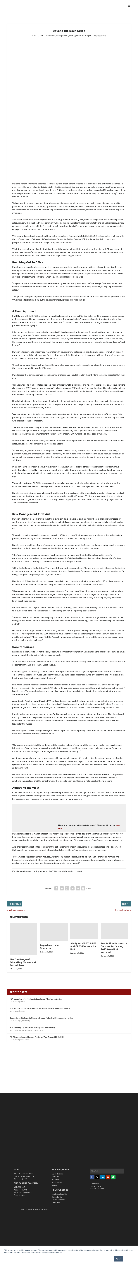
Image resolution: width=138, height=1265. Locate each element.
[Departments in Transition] (54, 932)
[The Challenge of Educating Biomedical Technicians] (23, 939)
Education (50, 35)
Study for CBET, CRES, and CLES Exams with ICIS (83, 946)
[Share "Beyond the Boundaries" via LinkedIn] (72, 888)
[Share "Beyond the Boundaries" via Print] (83, 888)
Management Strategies (80, 35)
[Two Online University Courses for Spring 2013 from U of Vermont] (114, 931)
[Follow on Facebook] (92, 1177)
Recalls (22, 1002)
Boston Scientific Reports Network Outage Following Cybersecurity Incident (41, 1018)
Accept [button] (118, 1259)
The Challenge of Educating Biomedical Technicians (23, 962)
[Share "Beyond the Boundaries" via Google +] (67, 888)
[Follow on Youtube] (108, 1177)
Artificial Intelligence (27, 1030)
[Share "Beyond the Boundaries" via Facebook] (56, 888)
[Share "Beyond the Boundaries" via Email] (78, 888)
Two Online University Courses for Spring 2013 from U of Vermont (114, 948)
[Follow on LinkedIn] (102, 1177)
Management (62, 35)
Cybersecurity (25, 1021)
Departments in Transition (49, 947)
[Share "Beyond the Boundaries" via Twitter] (61, 888)
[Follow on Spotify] (113, 1177)
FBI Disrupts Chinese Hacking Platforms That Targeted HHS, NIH (37, 1037)
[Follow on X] (97, 1177)
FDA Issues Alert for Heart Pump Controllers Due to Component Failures (40, 1008)
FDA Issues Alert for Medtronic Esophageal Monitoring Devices (36, 999)
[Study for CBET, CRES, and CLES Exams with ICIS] (84, 931)
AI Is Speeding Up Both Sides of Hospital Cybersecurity (32, 1027)
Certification (24, 1040)
